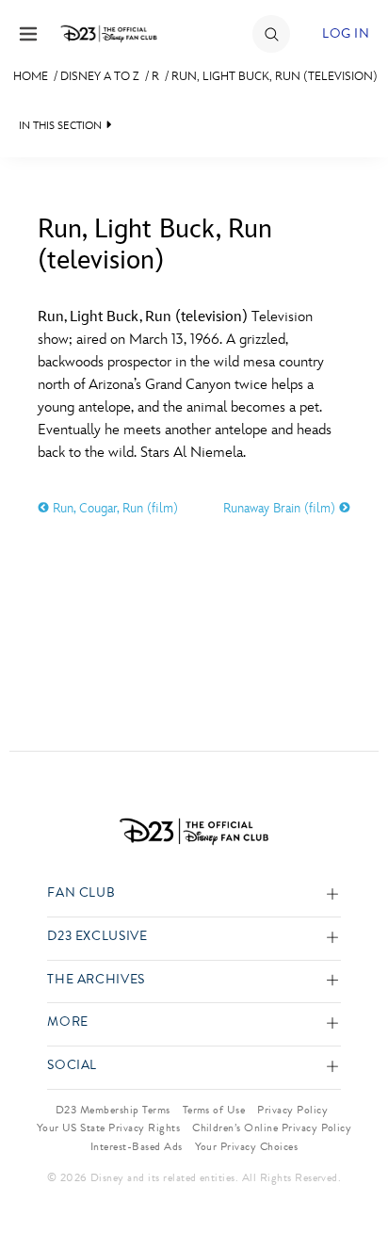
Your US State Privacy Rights (108, 1127)
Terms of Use (214, 1109)
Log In (345, 33)
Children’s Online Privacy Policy (271, 1127)
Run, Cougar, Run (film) (113, 508)
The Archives (96, 980)
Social (72, 1066)
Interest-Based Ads (136, 1146)
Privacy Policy (292, 1109)
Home (30, 76)
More (68, 1022)
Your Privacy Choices (247, 1146)
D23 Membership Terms (113, 1109)
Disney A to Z (99, 76)
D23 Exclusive (97, 937)
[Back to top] (351, 1170)
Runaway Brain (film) (281, 508)
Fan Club (81, 893)
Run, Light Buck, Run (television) (274, 76)
